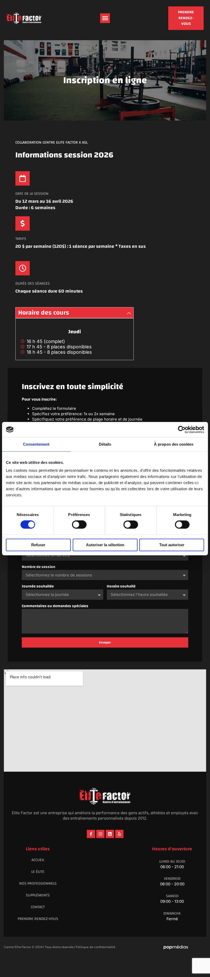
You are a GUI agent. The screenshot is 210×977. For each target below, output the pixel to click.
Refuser (38, 545)
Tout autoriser (171, 545)
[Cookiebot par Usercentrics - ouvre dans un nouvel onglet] (181, 429)
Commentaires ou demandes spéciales (55, 606)
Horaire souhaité (121, 586)
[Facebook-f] (91, 834)
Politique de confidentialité (95, 947)
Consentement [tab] (36, 444)
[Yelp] (119, 834)
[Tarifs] (22, 223)
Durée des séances (32, 283)
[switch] (79, 525)
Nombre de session (38, 567)
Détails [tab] (105, 444)
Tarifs (20, 238)
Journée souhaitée (38, 586)
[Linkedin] (110, 834)
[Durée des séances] (22, 268)
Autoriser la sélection (105, 545)
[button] (105, 18)
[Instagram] (100, 834)
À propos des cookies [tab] (173, 444)
